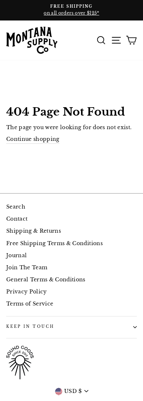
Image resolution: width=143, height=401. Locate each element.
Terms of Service (29, 304)
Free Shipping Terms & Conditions (54, 243)
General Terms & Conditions (45, 280)
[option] (71, 10)
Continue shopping (32, 139)
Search (15, 207)
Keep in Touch (30, 326)
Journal (16, 255)
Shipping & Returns (33, 231)
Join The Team (26, 268)
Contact (16, 219)
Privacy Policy (26, 292)
